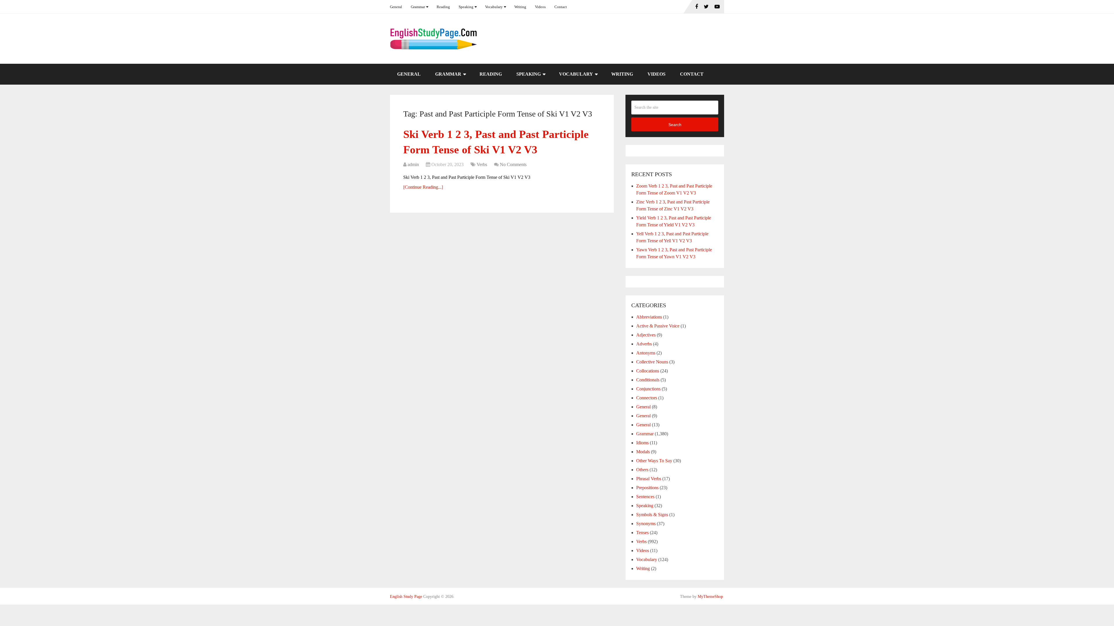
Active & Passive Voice (657, 325)
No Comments (513, 164)
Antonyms (645, 352)
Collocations (647, 370)
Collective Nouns (652, 361)
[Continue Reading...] (423, 187)
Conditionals (647, 379)
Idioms (642, 442)
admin (413, 164)
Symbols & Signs (652, 514)
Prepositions (647, 487)
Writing (520, 7)
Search (674, 124)
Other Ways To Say (654, 460)
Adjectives (646, 334)
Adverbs (644, 343)
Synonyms (646, 523)
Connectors (646, 397)
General (396, 7)
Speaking (466, 7)
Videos (540, 7)
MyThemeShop (710, 596)
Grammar (418, 7)
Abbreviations (649, 316)
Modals (643, 451)
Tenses (642, 532)
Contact (560, 7)
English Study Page (406, 596)
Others (642, 469)
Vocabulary (494, 7)
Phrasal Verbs (648, 478)
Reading (443, 7)
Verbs (482, 164)
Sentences (645, 496)
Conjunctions (648, 388)
